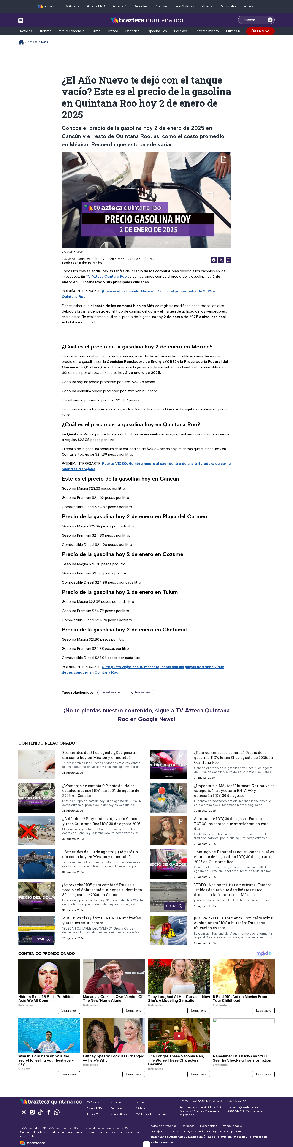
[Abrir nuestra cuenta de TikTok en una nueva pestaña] (40, 1112)
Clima (96, 31)
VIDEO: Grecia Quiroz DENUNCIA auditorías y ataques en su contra (101, 920)
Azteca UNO (96, 6)
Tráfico (113, 31)
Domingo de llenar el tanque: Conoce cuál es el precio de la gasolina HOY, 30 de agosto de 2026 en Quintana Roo (234, 856)
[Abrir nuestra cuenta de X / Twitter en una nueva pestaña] (24, 1112)
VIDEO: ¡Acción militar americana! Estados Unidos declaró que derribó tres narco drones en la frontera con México (232, 889)
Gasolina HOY (111, 692)
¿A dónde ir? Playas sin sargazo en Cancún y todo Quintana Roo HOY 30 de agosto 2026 (101, 821)
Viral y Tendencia (71, 31)
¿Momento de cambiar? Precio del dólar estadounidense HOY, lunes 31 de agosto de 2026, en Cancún (100, 790)
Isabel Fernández (91, 262)
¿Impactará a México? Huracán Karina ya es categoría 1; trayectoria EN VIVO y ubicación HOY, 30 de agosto (234, 790)
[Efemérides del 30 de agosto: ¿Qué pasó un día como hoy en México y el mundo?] (36, 864)
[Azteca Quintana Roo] (146, 20)
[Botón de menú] (20, 20)
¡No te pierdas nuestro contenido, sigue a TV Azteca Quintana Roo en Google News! (146, 715)
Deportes (141, 6)
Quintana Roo (140, 692)
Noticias (162, 6)
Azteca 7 (119, 6)
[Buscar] (270, 19)
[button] (146, 1144)
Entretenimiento (207, 31)
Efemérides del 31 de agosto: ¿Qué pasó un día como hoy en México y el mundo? (100, 755)
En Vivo (263, 31)
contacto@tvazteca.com (243, 1107)
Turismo (45, 31)
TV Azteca (71, 6)
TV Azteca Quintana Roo (106, 276)
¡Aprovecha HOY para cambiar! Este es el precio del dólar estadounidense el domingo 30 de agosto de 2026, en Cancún (102, 889)
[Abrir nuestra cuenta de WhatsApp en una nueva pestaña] (57, 1112)
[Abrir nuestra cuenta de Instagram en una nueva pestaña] (32, 1112)
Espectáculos (157, 31)
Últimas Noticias (238, 31)
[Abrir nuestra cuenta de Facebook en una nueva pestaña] (48, 1112)
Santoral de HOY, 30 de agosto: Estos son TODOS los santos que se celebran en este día (231, 823)
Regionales (228, 6)
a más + (250, 6)
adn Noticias (184, 6)
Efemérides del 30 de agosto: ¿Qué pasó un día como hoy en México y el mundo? (100, 854)
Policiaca (181, 31)
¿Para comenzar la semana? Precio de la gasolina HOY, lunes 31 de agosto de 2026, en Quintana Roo (233, 757)
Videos (207, 6)
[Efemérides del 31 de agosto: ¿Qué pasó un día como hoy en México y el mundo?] (36, 764)
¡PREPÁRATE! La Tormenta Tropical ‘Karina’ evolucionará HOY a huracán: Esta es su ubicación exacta (233, 923)
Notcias (33, 41)
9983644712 (235, 1111)
